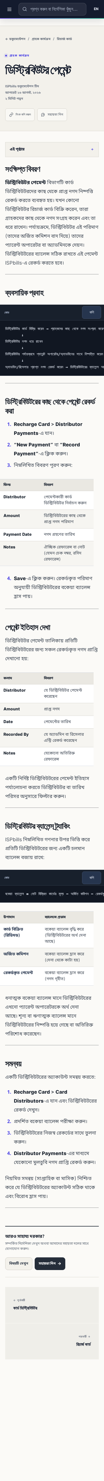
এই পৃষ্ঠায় (52, 149)
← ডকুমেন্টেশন (15, 39)
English (95, 9)
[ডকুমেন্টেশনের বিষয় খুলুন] (9, 9)
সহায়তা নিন (55, 115)
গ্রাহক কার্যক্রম (41, 39)
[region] (52, 348)
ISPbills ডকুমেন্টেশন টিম (22, 86)
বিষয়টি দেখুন (18, 1263)
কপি (92, 312)
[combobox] (52, 9)
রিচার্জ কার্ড (64, 39)
